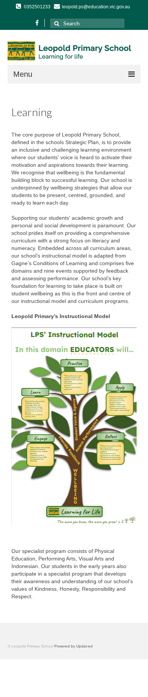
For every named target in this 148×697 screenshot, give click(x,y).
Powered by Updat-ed (73, 646)
